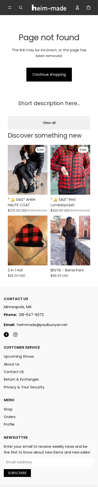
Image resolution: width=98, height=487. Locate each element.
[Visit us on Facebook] (6, 334)
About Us (11, 364)
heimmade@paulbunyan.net (42, 324)
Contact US (14, 371)
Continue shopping (49, 74)
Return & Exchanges (21, 379)
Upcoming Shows (19, 356)
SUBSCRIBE (17, 473)
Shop (8, 409)
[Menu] (10, 7)
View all (49, 122)
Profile (9, 424)
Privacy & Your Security (24, 387)
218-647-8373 (31, 314)
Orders (10, 416)
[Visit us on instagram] (15, 334)
